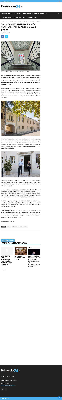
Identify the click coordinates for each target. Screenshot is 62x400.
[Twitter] (59, 1)
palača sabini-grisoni (22, 226)
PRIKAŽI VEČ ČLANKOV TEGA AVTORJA (14, 243)
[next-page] (5, 270)
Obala (4, 13)
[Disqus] (20, 296)
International (20, 17)
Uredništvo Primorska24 (7, 377)
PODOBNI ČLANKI (8, 240)
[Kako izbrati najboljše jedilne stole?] (21, 251)
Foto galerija (32, 17)
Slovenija (17, 13)
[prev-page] (2, 270)
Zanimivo (35, 13)
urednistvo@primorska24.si (8, 385)
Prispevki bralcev (7, 17)
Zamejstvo (26, 13)
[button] (59, 13)
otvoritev (14, 226)
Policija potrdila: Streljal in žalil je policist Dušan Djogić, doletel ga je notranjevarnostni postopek (34, 261)
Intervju (43, 13)
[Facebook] (57, 1)
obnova (9, 226)
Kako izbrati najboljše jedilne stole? (20, 257)
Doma (2, 21)
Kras (9, 13)
